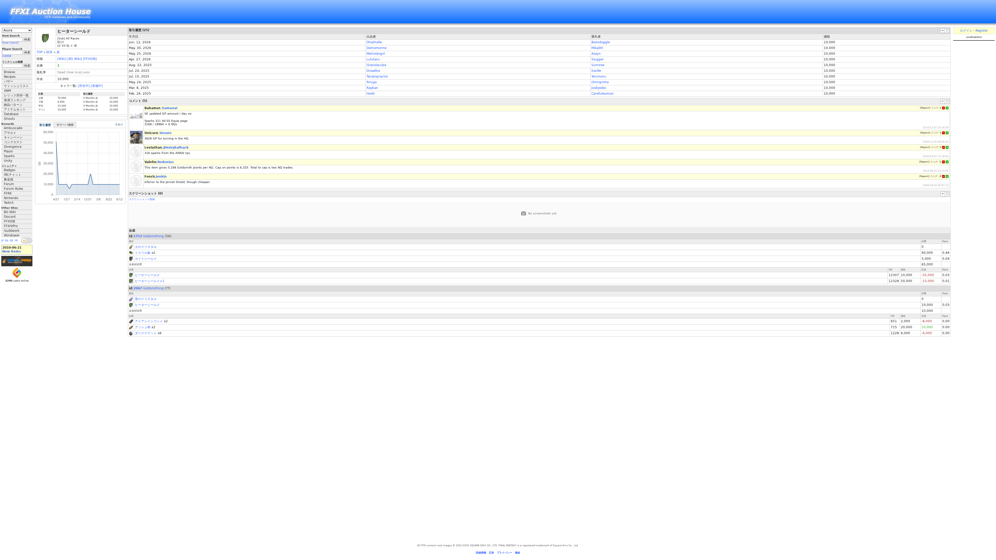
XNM (7, 91)
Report (925, 108)
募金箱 (8, 179)
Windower (11, 235)
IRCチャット (12, 175)
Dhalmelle (374, 42)
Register (982, 30)
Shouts (9, 119)
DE (11, 240)
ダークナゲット (146, 333)
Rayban (372, 88)
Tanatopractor (377, 76)
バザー (8, 81)
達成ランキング (15, 100)
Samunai (169, 108)
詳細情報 (481, 552)
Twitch (9, 203)
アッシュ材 (142, 327)
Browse (9, 72)
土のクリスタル (146, 247)
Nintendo (11, 198)
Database (11, 114)
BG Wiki (10, 212)
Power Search (10, 42)
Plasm (8, 151)
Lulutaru (373, 59)
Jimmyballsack (176, 147)
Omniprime (600, 82)
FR (16, 240)
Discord (10, 217)
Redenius (165, 162)
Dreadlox (373, 71)
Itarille (596, 71)
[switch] (26, 240)
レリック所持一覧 (16, 95)
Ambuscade (13, 128)
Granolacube (376, 65)
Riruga (371, 82)
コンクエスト (13, 142)
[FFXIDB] (90, 59)
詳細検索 (6, 56)
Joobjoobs (598, 88)
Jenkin (161, 176)
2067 (138, 288)
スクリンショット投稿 (142, 199)
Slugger (597, 59)
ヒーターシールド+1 (149, 281)
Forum (9, 184)
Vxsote (165, 133)
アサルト (10, 133)
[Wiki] (61, 59)
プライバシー (504, 552)
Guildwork (11, 231)
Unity (8, 161)
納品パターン (13, 105)
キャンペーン (13, 137)
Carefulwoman (602, 93)
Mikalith (597, 48)
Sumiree (597, 65)
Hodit (370, 93)
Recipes (10, 77)
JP (2, 240)
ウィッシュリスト (16, 86)
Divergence (13, 147)
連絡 (517, 552)
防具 (49, 52)
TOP (40, 52)
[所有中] (84, 86)
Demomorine (376, 48)
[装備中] (97, 86)
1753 (138, 236)
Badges (9, 170)
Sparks (9, 156)
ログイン (966, 30)
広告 (491, 552)
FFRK (8, 193)
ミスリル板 (142, 253)
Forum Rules (13, 189)
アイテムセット (15, 109)
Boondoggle (600, 42)
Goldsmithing (153, 236)
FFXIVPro (11, 226)
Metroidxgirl (375, 53)
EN (6, 240)
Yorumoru (598, 76)
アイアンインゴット (149, 321)
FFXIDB (9, 221)
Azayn (596, 53)
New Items (11, 251)
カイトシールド (146, 259)
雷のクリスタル (146, 299)
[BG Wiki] (74, 59)
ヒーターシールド (147, 275)
